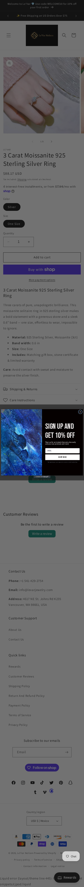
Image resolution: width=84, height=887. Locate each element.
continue (62, 457)
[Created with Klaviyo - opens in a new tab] (42, 476)
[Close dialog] (80, 412)
